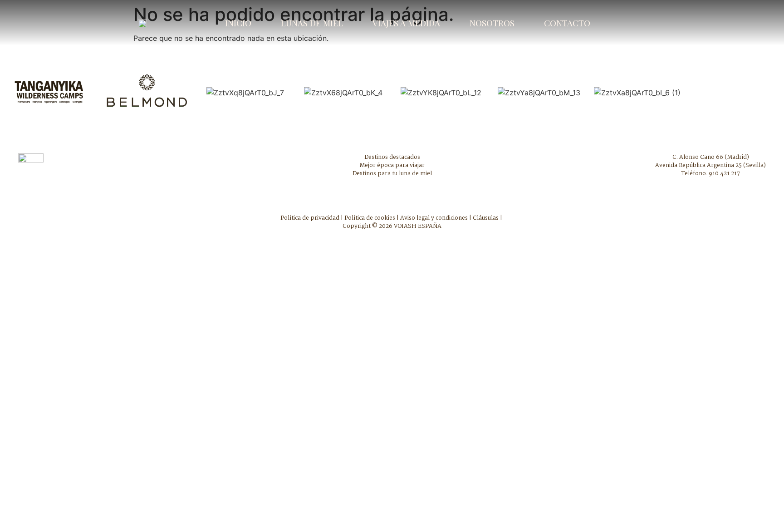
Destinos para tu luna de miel (392, 173)
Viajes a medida (406, 23)
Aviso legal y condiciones (434, 218)
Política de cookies (369, 218)
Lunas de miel (312, 23)
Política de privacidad (309, 218)
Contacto (567, 23)
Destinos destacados (392, 157)
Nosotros (492, 23)
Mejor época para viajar (392, 165)
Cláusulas (486, 218)
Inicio (238, 23)
